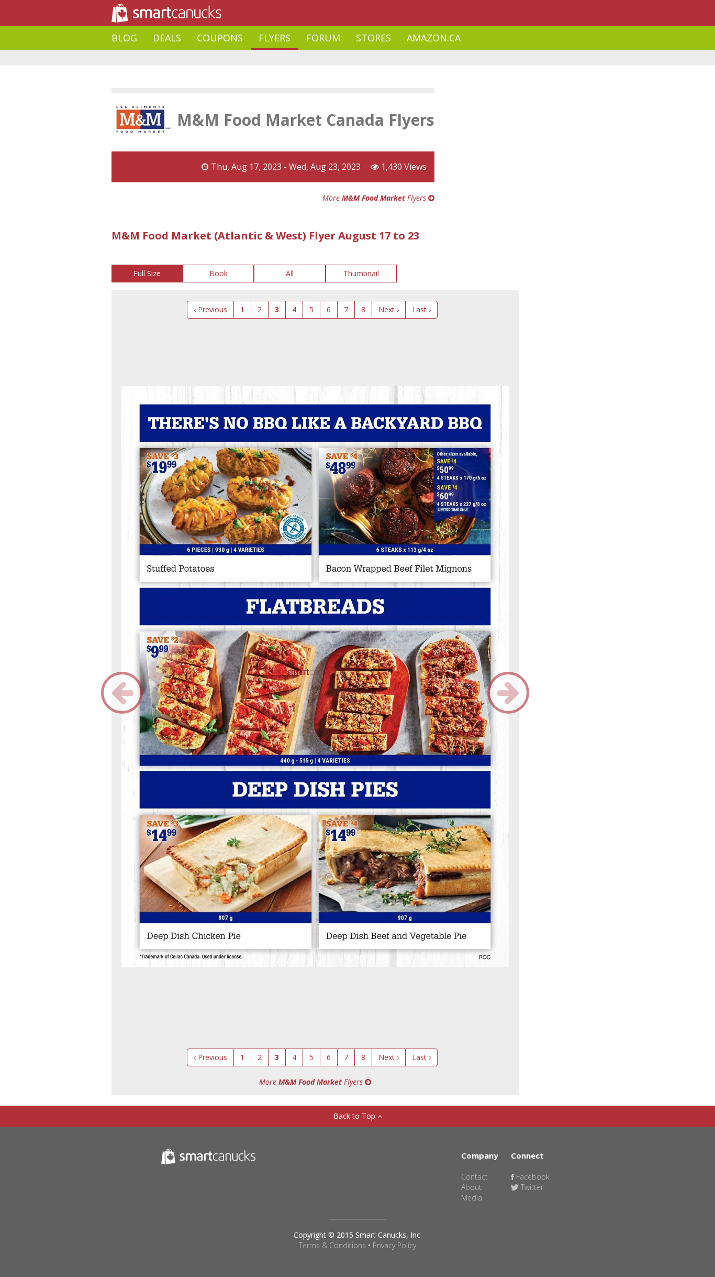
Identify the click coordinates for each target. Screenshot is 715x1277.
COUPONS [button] (220, 37)
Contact (474, 1177)
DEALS (167, 37)
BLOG (124, 37)
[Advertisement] (302, 58)
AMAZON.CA (434, 37)
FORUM (323, 37)
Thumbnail (361, 273)
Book (218, 273)
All (290, 273)
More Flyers (375, 198)
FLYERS (275, 37)
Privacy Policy (394, 1245)
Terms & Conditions (332, 1245)
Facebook (532, 1177)
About (471, 1187)
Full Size (147, 273)
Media (471, 1198)
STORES (373, 37)
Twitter (531, 1187)
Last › (421, 309)
